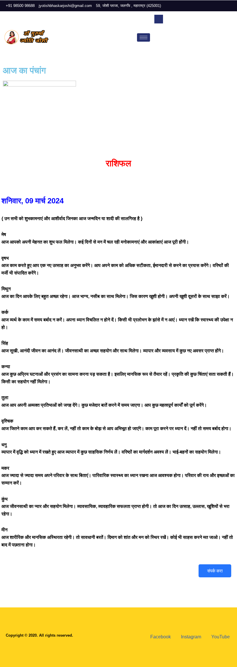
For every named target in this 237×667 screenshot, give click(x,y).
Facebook (160, 636)
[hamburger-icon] (143, 37)
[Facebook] (211, 5)
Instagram (190, 636)
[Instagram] (221, 5)
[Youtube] (231, 5)
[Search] (222, 42)
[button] (158, 19)
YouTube (220, 636)
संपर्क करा (215, 570)
